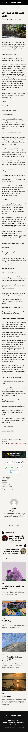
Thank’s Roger (7, 621)
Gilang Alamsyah (14, 511)
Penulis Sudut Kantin (13, 724)
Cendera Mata (20, 727)
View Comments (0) (14, 525)
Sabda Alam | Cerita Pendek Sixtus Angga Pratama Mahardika (12, 659)
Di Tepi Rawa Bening (7, 489)
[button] (2, 2)
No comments (21, 597)
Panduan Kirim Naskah (9, 722)
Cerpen (3, 8)
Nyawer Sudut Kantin (9, 727)
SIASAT (10, 542)
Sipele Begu (6, 696)
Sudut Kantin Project (14, 2)
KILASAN (4, 553)
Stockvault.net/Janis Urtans (18, 443)
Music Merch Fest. (13, 720)
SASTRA (6, 618)
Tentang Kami (20, 722)
